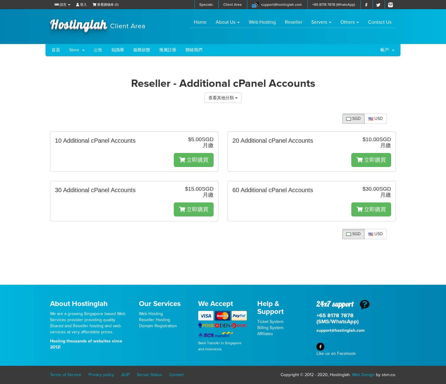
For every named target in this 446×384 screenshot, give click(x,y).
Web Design (363, 374)
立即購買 (196, 160)
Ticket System (270, 321)
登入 (83, 5)
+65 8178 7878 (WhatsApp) (333, 4)
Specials (206, 4)
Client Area (232, 4)
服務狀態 (141, 50)
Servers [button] (319, 22)
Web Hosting (262, 22)
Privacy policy (101, 374)
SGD (356, 118)
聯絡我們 (193, 50)
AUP (125, 374)
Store (75, 50)
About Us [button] (226, 22)
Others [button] (348, 22)
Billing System (270, 327)
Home (202, 22)
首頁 (56, 50)
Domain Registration (158, 325)
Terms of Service (65, 374)
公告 (98, 50)
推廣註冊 (167, 50)
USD (378, 118)
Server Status (149, 374)
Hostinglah (98, 23)
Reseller (293, 22)
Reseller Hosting (154, 319)
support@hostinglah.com (281, 4)
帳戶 (385, 50)
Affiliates (265, 333)
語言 (63, 5)
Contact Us (379, 22)
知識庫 (117, 50)
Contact (176, 374)
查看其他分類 (221, 97)
